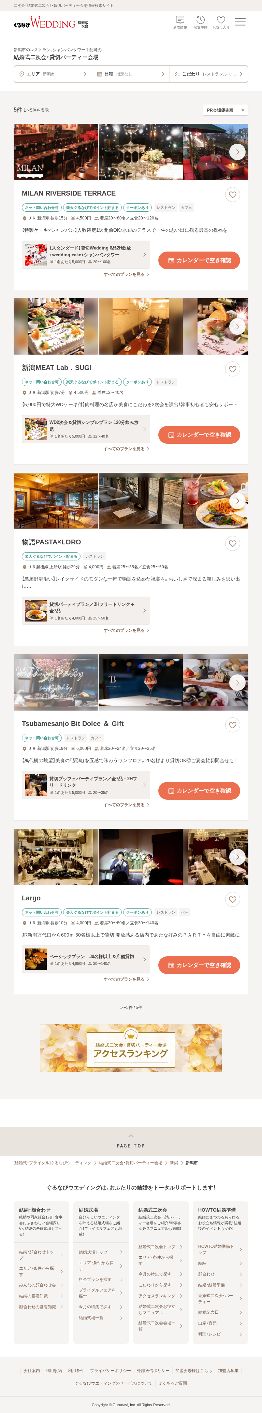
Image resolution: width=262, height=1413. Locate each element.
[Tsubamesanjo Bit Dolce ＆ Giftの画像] (131, 682)
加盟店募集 (228, 1370)
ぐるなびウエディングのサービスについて (113, 1383)
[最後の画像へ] (237, 152)
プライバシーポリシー (110, 1370)
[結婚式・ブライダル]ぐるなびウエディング (52, 1162)
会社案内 (32, 1370)
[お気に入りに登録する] (232, 194)
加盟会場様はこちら (193, 1370)
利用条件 (76, 1370)
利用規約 (54, 1370)
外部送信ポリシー (153, 1370)
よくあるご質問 (172, 1383)
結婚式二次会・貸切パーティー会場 (130, 1162)
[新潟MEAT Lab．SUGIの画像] (131, 326)
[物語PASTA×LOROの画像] (131, 501)
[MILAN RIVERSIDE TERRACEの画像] (131, 152)
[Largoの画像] (131, 857)
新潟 (174, 1162)
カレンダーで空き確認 (204, 260)
